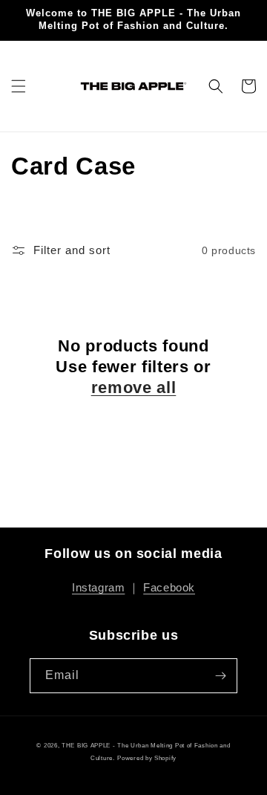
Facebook (169, 587)
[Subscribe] (220, 675)
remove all (134, 387)
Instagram (98, 587)
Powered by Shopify (147, 758)
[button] (18, 86)
